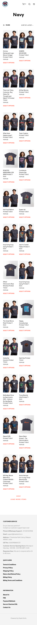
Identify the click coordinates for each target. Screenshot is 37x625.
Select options (8, 62)
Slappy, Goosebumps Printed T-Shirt (24, 323)
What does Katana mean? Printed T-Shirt (8, 135)
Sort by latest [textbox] (26, 25)
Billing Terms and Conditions (12, 580)
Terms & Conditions (9, 564)
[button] (24, 4)
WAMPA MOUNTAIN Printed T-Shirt (24, 53)
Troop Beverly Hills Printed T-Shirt (24, 397)
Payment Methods (9, 601)
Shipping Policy (8, 571)
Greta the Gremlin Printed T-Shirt (8, 360)
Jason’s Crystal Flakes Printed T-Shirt (24, 247)
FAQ (4, 598)
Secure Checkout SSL (10, 604)
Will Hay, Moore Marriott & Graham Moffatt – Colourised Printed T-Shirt (8, 479)
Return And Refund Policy (11, 574)
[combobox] (25, 25)
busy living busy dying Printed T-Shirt (8, 247)
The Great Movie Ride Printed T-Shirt (8, 323)
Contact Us (6, 607)
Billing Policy (7, 577)
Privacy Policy (8, 568)
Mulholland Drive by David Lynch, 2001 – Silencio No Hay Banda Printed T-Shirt (8, 399)
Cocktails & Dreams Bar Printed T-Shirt (24, 172)
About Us (6, 595)
